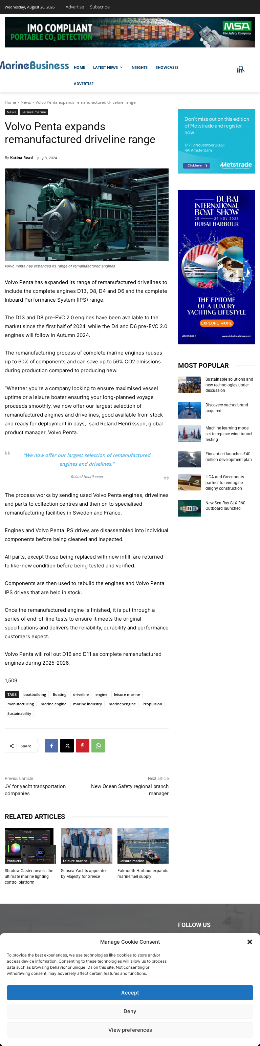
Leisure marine (34, 111)
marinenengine (122, 703)
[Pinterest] (82, 745)
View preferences (130, 1030)
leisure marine (127, 694)
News (26, 102)
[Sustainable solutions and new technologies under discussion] (189, 385)
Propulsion (152, 703)
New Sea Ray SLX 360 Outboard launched (225, 506)
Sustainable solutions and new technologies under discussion (229, 385)
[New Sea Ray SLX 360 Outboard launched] (189, 508)
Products (14, 860)
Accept (130, 992)
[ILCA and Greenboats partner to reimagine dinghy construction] (189, 482)
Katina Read (21, 157)
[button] (249, 942)
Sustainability (19, 713)
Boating (59, 694)
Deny (130, 1011)
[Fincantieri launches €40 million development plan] (189, 459)
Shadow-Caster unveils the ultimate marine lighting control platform (29, 876)
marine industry (87, 703)
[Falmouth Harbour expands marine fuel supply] (143, 846)
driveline (81, 694)
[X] (67, 745)
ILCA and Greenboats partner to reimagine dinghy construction (224, 483)
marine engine (53, 703)
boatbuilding (34, 694)
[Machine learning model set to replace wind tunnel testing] (189, 433)
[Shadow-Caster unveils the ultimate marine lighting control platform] (30, 846)
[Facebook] (51, 745)
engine (101, 694)
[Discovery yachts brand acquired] (189, 410)
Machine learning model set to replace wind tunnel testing (228, 434)
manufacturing (20, 703)
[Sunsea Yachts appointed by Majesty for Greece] (86, 846)
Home (10, 102)
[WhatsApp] (98, 745)
